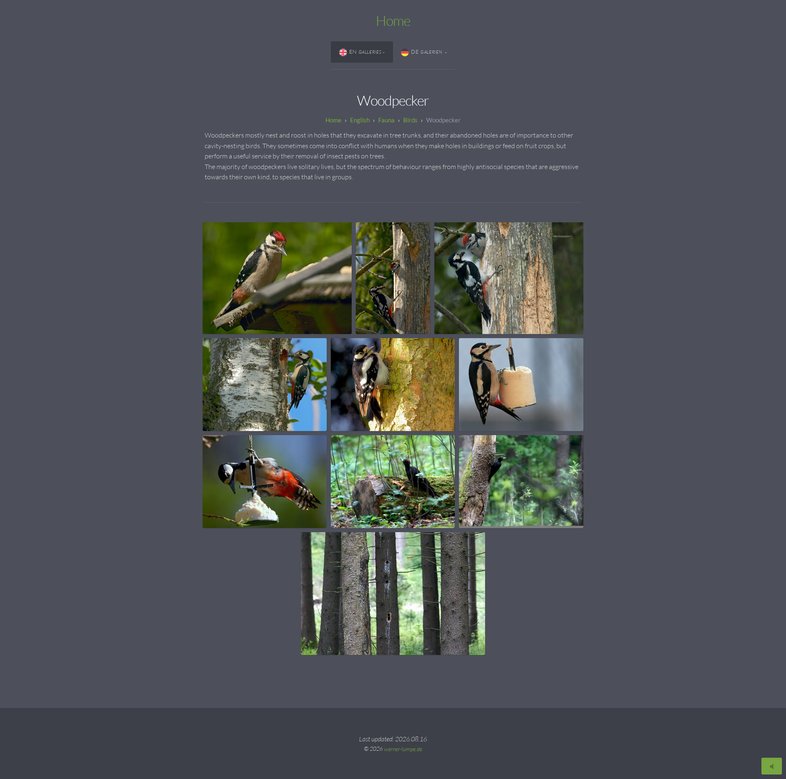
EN (365, 51)
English (360, 120)
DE (427, 51)
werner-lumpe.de (403, 748)
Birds (410, 120)
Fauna (386, 120)
